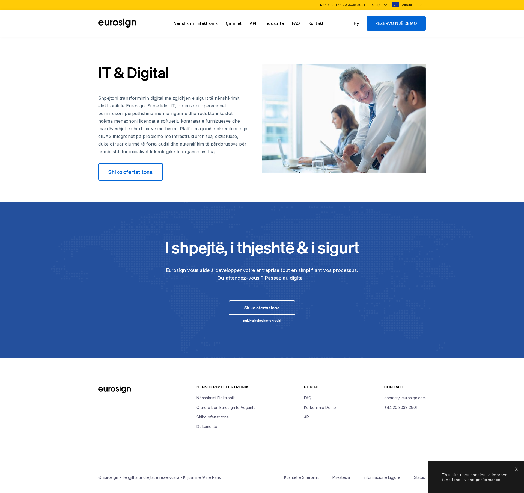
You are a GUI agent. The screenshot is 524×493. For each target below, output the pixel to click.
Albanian (409, 5)
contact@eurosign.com (405, 397)
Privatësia (341, 477)
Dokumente (206, 426)
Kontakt (315, 23)
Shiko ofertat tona (130, 172)
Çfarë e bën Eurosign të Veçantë (226, 407)
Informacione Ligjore (382, 477)
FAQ (296, 23)
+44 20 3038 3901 (350, 5)
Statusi (420, 477)
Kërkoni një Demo (320, 407)
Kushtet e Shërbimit (301, 477)
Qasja (377, 5)
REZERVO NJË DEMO (396, 23)
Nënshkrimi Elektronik (196, 23)
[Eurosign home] (117, 26)
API (253, 23)
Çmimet (234, 23)
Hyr (357, 23)
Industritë (274, 23)
